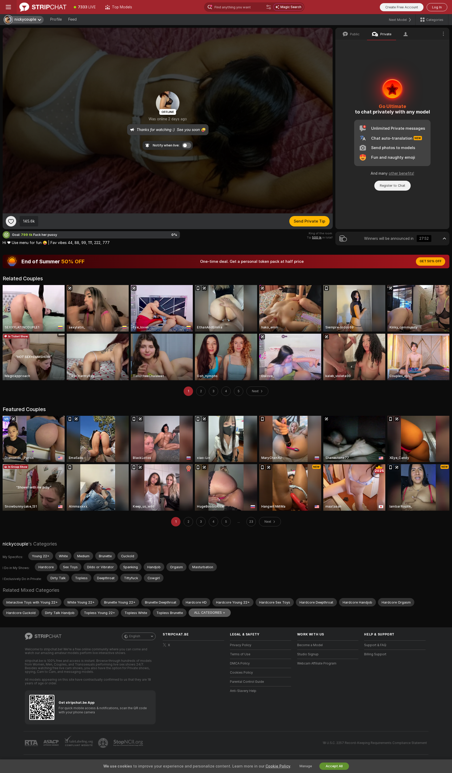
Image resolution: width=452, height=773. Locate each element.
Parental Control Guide (247, 682)
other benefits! (401, 173)
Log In (437, 7)
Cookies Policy (241, 672)
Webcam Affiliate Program (316, 663)
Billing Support (375, 654)
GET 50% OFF (431, 261)
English (134, 636)
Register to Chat (392, 185)
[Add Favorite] (11, 221)
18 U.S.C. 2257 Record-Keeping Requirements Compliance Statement (375, 743)
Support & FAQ (375, 645)
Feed (72, 19)
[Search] (268, 7)
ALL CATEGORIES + (209, 613)
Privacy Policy (240, 645)
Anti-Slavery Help (243, 691)
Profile (56, 19)
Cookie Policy (277, 766)
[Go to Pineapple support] (103, 743)
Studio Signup (308, 654)
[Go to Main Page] (43, 7)
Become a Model (310, 645)
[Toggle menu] (8, 7)
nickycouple (15, 544)
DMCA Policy (240, 663)
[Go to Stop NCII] (128, 743)
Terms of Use (240, 654)
